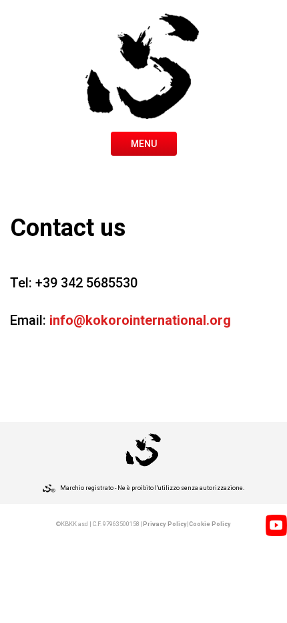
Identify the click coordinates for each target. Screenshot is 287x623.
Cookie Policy (210, 524)
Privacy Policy (165, 524)
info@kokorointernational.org (140, 320)
